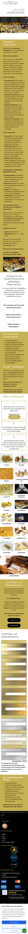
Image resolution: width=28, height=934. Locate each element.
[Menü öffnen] (2, 16)
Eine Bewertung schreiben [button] (17, 898)
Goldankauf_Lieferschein (14, 414)
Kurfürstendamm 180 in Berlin (12, 391)
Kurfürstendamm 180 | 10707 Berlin (15, 12)
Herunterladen (14, 417)
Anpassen (14, 926)
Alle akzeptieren (14, 922)
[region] (14, 919)
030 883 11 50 (15, 372)
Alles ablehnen (14, 930)
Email (4, 374)
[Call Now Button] (24, 931)
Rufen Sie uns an (14, 620)
